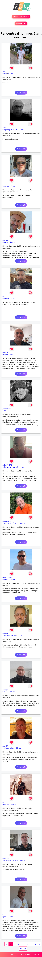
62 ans (10, 73)
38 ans (22, 467)
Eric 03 (5, 240)
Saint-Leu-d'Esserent (10, 467)
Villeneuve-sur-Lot (9, 636)
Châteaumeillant (8, 748)
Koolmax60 (6, 521)
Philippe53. (6, 858)
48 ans (12, 186)
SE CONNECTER (21, 23)
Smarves (5, 186)
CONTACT (37, 955)
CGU (17, 955)
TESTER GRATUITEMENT (21, 16)
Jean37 (5, 746)
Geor (4, 915)
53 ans (12, 579)
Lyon (4, 917)
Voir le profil (21, 93)
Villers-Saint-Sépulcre (10, 523)
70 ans (12, 355)
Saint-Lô (5, 692)
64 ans (10, 917)
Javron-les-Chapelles (10, 860)
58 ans (18, 748)
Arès (4, 411)
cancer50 (5, 690)
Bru (3, 802)
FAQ (12, 955)
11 (25, 948)
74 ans (9, 411)
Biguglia (5, 579)
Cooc (4, 184)
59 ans (21, 130)
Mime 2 (5, 353)
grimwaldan (6, 409)
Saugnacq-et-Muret (9, 130)
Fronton (5, 355)
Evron (4, 73)
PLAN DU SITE (26, 955)
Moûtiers (5, 298)
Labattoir (5, 804)
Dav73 (4, 296)
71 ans (22, 523)
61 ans (12, 692)
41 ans (13, 298)
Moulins (5, 242)
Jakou (4, 72)
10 (21, 948)
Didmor (5, 634)
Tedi (4, 128)
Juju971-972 (7, 465)
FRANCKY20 (7, 577)
